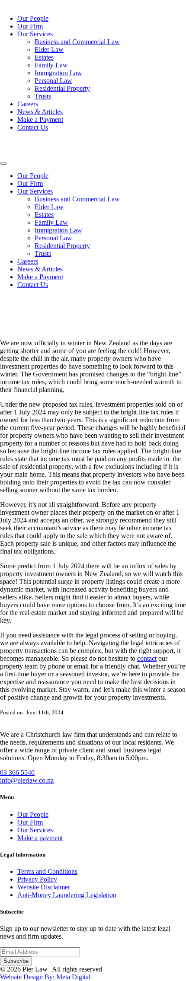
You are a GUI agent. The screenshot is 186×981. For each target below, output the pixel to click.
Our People (32, 18)
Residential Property (62, 88)
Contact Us (32, 127)
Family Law (51, 65)
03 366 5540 (17, 772)
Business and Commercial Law (77, 41)
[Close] (3, 163)
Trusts (43, 96)
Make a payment (40, 837)
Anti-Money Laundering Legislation (66, 894)
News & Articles (40, 111)
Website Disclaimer (43, 887)
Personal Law (53, 80)
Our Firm (30, 26)
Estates (44, 57)
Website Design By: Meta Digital (45, 977)
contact (147, 658)
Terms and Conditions (47, 871)
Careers (27, 104)
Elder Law (49, 49)
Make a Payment (40, 119)
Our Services (35, 34)
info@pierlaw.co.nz (27, 780)
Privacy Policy (37, 879)
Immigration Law (58, 72)
